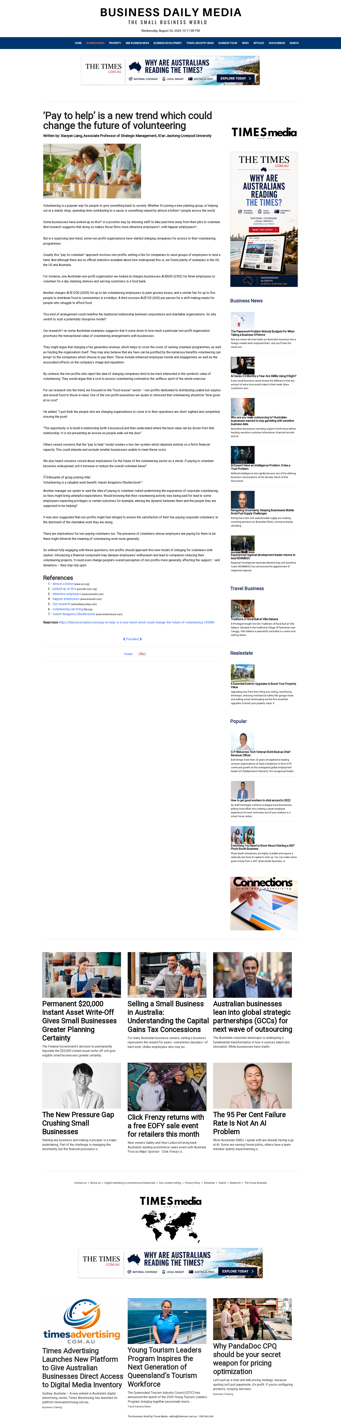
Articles (258, 43)
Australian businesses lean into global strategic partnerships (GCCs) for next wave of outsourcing (252, 1017)
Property (115, 43)
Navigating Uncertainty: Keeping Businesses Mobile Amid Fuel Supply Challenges (262, 512)
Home (78, 43)
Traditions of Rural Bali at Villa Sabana (254, 619)
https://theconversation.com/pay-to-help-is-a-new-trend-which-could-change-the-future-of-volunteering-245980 (137, 622)
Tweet (128, 654)
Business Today (227, 43)
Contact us (80, 1182)
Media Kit (235, 1182)
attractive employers (143, 227)
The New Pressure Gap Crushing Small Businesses (78, 1123)
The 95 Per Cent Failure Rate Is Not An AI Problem (249, 1123)
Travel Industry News (200, 43)
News (245, 43)
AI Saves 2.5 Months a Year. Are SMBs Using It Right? (263, 376)
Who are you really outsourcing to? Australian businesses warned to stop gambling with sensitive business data (262, 421)
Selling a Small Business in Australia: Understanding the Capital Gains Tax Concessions (168, 1017)
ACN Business (277, 43)
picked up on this (88, 222)
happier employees (181, 227)
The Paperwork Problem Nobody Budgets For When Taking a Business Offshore (263, 333)
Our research (52, 331)
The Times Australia (256, 1182)
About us (95, 1182)
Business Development (168, 43)
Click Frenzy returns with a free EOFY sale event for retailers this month (166, 1125)
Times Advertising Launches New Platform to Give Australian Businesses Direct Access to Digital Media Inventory (82, 1368)
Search (294, 43)
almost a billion (167, 210)
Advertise (209, 1182)
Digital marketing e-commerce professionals (129, 1182)
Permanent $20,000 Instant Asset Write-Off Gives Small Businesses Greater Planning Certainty (79, 1021)
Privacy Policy (192, 1182)
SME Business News (137, 43)
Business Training (52, 1407)
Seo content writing (170, 1182)
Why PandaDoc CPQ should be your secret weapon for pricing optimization (247, 1359)
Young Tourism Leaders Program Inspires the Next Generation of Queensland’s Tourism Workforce (164, 1367)
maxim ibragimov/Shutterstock (119, 482)
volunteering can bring (68, 609)
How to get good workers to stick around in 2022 (260, 800)
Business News (95, 43)
